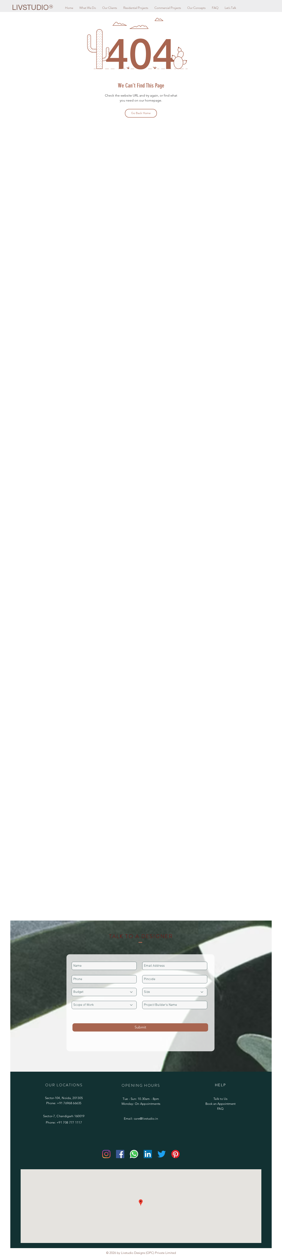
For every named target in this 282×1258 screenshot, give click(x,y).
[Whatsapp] (134, 1154)
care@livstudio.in (146, 1118)
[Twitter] (162, 1154)
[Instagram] (106, 1154)
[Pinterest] (175, 1154)
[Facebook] (120, 1154)
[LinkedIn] (148, 1154)
